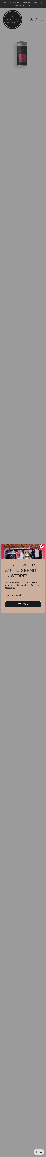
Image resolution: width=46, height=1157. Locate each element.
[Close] (42, 546)
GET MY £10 (23, 604)
